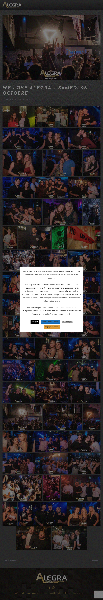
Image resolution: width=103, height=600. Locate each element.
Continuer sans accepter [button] (50, 322)
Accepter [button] (35, 322)
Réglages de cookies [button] (52, 327)
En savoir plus (67, 321)
